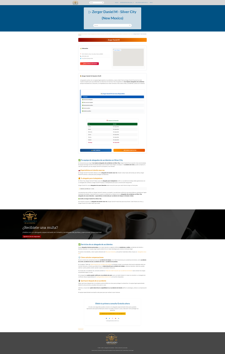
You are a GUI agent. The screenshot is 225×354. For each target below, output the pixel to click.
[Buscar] (103, 2)
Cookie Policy (125, 350)
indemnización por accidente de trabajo (100, 264)
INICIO (116, 2)
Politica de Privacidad (107, 350)
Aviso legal (131, 350)
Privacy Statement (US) (117, 350)
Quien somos (94, 350)
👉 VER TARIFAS (95, 150)
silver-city (81, 329)
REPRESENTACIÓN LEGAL (126, 2)
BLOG (151, 2)
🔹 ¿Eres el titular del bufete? (89, 63)
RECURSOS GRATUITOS (141, 2)
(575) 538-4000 (85, 56)
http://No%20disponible (87, 58)
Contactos (100, 350)
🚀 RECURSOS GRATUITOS (129, 150)
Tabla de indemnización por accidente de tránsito (119, 270)
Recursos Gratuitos (110, 252)
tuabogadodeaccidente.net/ (103, 277)
